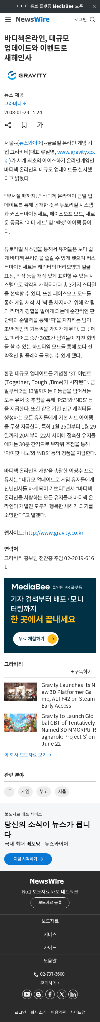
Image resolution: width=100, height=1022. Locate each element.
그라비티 (15, 104)
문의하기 (49, 983)
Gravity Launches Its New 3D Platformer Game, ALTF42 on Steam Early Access (68, 695)
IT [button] (9, 791)
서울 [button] (62, 791)
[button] (8, 125)
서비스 (50, 934)
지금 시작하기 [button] (25, 859)
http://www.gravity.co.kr (54, 532)
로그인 (20, 1012)
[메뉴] (7, 19)
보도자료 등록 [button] (50, 902)
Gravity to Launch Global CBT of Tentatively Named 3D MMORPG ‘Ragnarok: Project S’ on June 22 (68, 730)
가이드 (50, 948)
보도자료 (50, 921)
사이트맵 (77, 1012)
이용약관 (58, 1012)
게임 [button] (25, 791)
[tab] (50, 921)
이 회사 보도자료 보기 (27, 755)
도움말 (50, 961)
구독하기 (83, 672)
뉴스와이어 (30, 143)
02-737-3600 (52, 974)
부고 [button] (43, 791)
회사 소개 (39, 1012)
